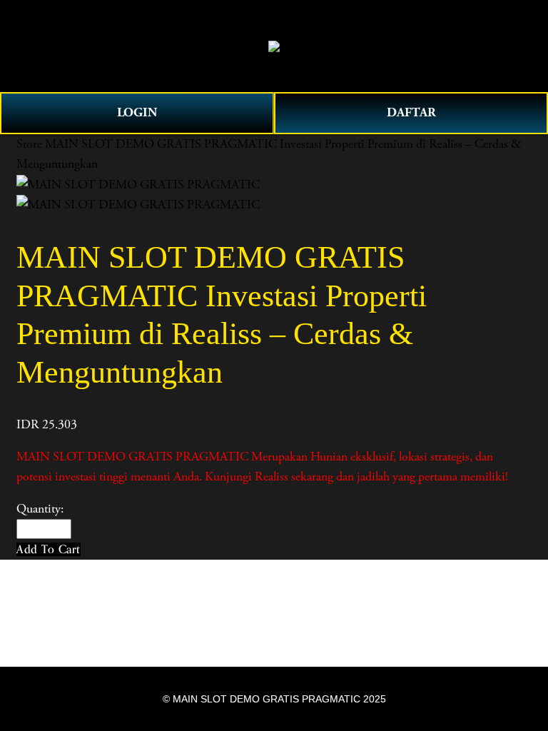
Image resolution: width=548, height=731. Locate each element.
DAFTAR (411, 112)
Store (29, 144)
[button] (48, 549)
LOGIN (137, 112)
